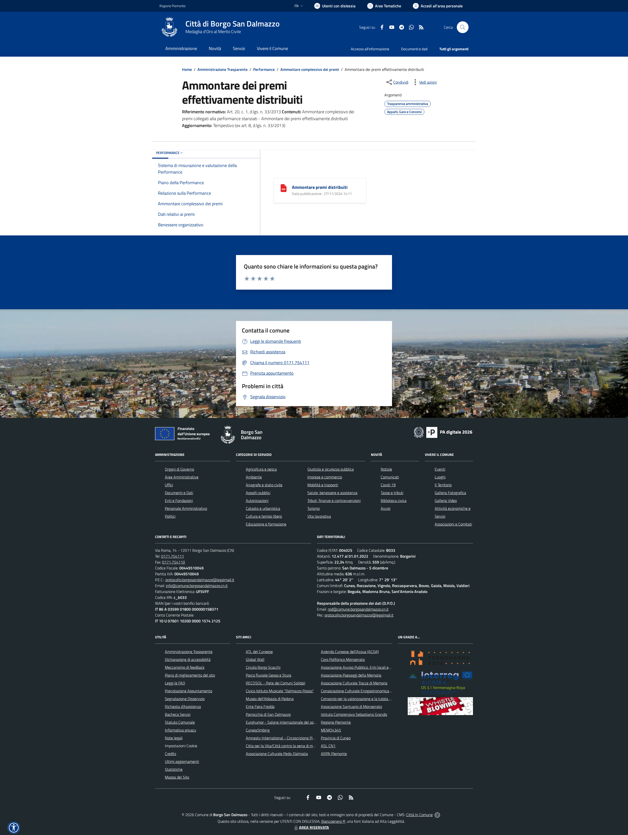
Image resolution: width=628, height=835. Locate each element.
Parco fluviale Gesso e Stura (268, 675)
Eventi (440, 469)
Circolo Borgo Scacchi (263, 667)
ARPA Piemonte (334, 754)
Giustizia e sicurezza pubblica (330, 469)
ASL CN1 (328, 746)
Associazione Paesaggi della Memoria (351, 675)
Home (187, 69)
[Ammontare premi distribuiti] (284, 187)
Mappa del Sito (177, 777)
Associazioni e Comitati (453, 524)
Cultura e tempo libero (264, 516)
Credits (170, 754)
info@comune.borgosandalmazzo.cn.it (197, 586)
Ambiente (254, 477)
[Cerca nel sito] (463, 27)
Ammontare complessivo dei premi (309, 69)
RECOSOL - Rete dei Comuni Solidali (275, 683)
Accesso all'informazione (370, 49)
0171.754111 (172, 556)
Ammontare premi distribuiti (320, 187)
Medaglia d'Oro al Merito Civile (213, 31)
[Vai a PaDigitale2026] (443, 432)
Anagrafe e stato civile (264, 485)
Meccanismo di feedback (185, 667)
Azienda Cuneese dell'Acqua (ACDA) (350, 652)
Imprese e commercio (324, 477)
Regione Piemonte (172, 5)
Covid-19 (388, 485)
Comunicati (390, 477)
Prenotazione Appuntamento (188, 691)
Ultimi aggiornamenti (182, 761)
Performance (264, 69)
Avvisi (385, 508)
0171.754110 (173, 562)
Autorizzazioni (257, 500)
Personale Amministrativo (186, 508)
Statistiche (174, 769)
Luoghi (440, 477)
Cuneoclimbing (258, 730)
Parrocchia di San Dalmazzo (268, 714)
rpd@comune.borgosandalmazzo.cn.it (358, 609)
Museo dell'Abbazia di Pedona (270, 699)
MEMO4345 (331, 730)
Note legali (174, 738)
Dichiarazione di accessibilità (187, 659)
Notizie (386, 469)
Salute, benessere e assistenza (332, 493)
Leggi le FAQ (175, 683)
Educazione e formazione (266, 524)
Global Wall (255, 659)
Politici (170, 516)
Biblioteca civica (393, 500)
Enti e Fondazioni (179, 500)
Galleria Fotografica (450, 493)
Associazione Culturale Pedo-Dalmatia (277, 754)
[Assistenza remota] (437, 815)
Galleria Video (446, 500)
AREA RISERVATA (314, 827)
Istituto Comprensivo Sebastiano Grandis (354, 714)
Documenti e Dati (179, 493)
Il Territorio (443, 485)
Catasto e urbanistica (263, 508)
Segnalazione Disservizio (185, 699)
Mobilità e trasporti (322, 485)
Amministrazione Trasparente (222, 69)
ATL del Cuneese (259, 652)
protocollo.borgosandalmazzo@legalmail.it (199, 580)
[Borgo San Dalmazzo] (169, 27)
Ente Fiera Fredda (260, 706)
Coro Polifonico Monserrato (343, 659)
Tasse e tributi (392, 493)
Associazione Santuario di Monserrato (351, 706)
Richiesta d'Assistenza (183, 706)
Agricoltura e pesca (261, 469)
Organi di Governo (179, 469)
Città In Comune (419, 815)
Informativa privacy (180, 730)
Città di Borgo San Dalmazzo (232, 23)
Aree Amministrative (181, 477)
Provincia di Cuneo (336, 738)
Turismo (313, 508)
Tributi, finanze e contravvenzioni (334, 500)
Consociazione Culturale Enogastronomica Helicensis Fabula (369, 691)
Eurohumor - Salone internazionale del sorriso (283, 722)
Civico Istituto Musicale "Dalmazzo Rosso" (280, 691)
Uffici (169, 485)
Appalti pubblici (258, 493)
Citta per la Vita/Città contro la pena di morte (282, 746)
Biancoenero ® (333, 821)
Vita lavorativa (319, 516)
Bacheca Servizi (177, 714)
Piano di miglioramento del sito (190, 675)
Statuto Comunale (180, 722)
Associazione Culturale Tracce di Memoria (354, 683)
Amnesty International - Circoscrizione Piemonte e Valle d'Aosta (298, 738)
